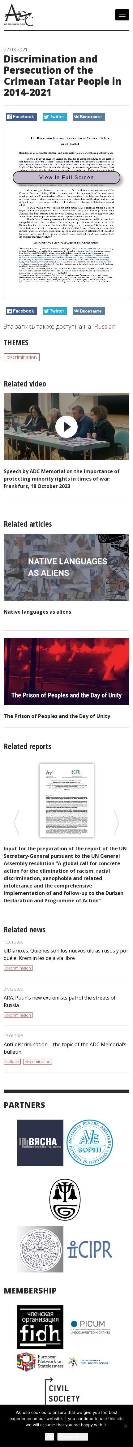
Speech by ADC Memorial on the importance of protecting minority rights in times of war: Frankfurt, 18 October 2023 (62, 479)
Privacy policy (73, 1436)
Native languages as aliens (37, 611)
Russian (105, 326)
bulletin (12, 1062)
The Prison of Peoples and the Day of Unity (57, 716)
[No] (125, 1426)
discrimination (21, 357)
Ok (49, 1437)
